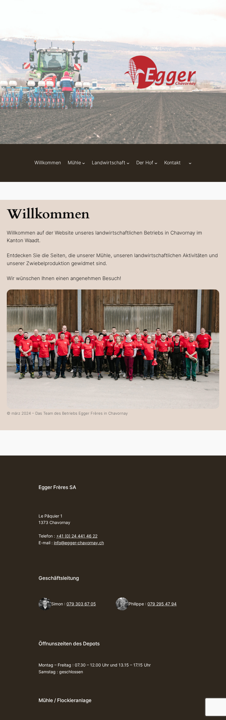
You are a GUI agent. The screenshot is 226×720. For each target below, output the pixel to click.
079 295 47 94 (162, 603)
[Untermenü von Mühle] (83, 162)
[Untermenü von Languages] (190, 162)
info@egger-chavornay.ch (79, 542)
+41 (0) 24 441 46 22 (76, 535)
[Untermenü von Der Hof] (155, 162)
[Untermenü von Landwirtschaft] (128, 162)
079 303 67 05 (81, 603)
